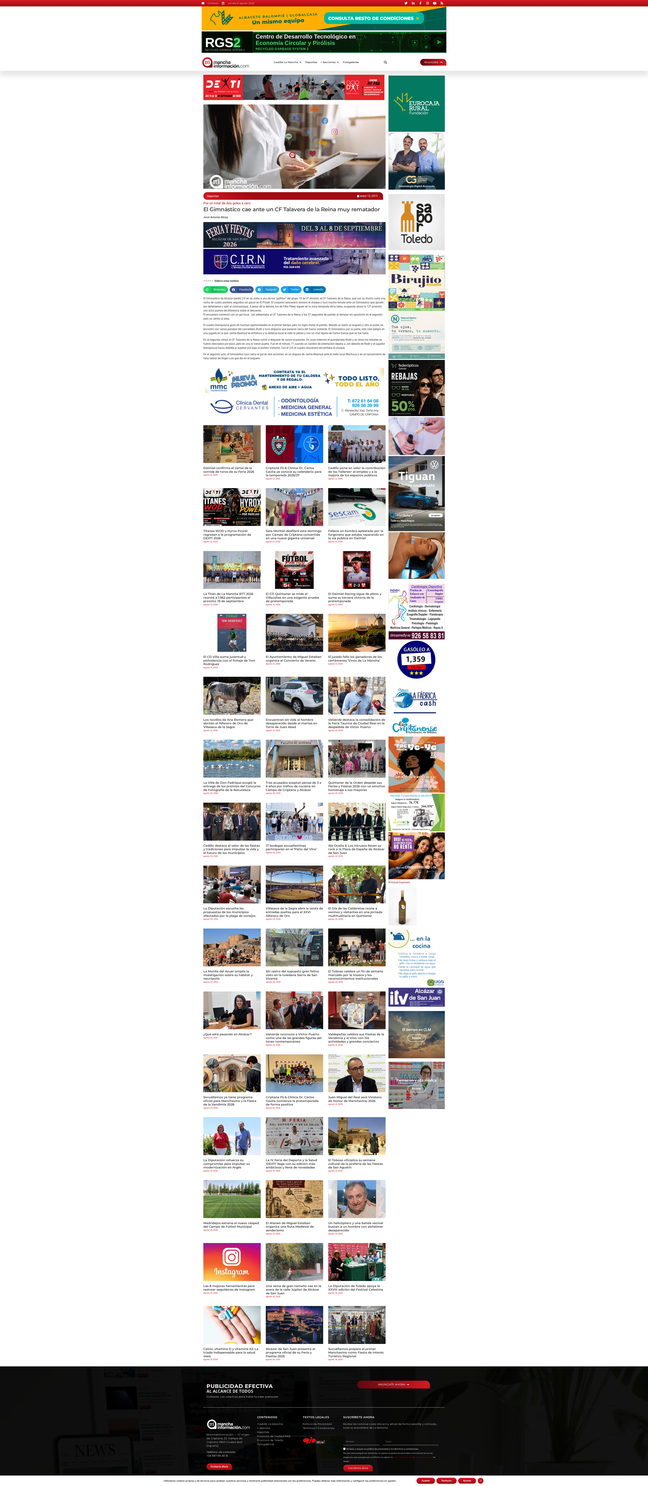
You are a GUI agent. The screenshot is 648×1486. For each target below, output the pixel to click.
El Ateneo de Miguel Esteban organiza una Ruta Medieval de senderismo (290, 1226)
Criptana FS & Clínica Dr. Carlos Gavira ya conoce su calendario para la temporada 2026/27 (293, 471)
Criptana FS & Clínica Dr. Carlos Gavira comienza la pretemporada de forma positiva (292, 1100)
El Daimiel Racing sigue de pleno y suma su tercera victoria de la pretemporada (354, 597)
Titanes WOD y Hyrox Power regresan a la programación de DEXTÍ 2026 (227, 534)
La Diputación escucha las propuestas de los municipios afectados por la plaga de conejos (229, 912)
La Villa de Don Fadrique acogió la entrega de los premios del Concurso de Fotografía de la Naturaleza (232, 786)
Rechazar (446, 1480)
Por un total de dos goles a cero (227, 203)
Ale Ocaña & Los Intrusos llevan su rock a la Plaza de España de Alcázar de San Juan (356, 849)
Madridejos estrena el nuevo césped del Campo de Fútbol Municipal (231, 1225)
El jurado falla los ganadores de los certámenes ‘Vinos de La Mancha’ (355, 658)
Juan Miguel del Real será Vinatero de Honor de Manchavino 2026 (355, 1099)
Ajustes (467, 1480)
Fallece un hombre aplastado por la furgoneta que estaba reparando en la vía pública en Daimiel (356, 534)
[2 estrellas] (206, 281)
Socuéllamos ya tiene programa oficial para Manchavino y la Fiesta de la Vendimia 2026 (229, 1100)
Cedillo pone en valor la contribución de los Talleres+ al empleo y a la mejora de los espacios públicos (356, 471)
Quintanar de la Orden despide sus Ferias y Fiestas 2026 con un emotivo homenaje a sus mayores (356, 786)
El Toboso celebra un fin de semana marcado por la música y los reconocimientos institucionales (355, 975)
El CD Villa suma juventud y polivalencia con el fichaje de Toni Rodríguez (229, 660)
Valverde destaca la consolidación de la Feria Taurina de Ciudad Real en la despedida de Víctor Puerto (356, 723)
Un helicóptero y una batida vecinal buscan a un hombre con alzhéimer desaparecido (355, 1226)
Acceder (416, 1038)
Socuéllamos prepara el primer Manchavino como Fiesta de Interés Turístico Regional (356, 1352)
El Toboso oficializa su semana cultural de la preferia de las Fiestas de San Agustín (355, 1163)
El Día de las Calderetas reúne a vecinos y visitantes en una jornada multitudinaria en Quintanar (355, 912)
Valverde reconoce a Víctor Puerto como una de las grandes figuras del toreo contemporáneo (294, 1037)
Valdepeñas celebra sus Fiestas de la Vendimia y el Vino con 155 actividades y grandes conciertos (356, 1037)
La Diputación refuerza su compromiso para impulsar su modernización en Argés (226, 1163)
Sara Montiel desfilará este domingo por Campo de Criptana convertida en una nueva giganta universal (294, 534)
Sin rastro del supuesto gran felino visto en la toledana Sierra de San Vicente (292, 975)
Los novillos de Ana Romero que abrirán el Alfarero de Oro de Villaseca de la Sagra (228, 723)
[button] (288, 62)
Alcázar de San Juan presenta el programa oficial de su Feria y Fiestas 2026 (290, 1352)
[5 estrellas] (212, 281)
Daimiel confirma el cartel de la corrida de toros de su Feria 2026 (228, 470)
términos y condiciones (406, 1449)
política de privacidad (378, 1449)
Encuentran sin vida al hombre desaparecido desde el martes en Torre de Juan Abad (291, 723)
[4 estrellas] (210, 281)
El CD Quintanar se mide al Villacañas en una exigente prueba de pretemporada (292, 597)
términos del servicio (423, 1457)
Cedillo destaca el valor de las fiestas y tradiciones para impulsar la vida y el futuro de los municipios (231, 849)
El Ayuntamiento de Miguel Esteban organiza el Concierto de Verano (293, 658)
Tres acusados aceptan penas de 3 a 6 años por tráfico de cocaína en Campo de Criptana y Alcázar (293, 786)
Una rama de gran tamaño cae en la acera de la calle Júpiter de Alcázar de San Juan (293, 1289)
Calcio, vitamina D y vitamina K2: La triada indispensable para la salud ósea (230, 1352)
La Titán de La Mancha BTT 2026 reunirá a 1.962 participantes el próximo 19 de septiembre (228, 597)
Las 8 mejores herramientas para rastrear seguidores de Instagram (229, 1288)
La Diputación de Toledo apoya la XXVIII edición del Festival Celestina (355, 1288)
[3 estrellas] (208, 281)
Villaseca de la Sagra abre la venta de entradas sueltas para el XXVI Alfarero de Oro (294, 912)
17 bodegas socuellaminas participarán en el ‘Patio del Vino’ (291, 847)
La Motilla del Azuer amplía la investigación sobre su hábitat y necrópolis (228, 975)
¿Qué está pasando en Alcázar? (227, 1034)
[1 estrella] (204, 281)
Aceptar (426, 1480)
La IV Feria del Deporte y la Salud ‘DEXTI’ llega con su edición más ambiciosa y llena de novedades (291, 1163)
